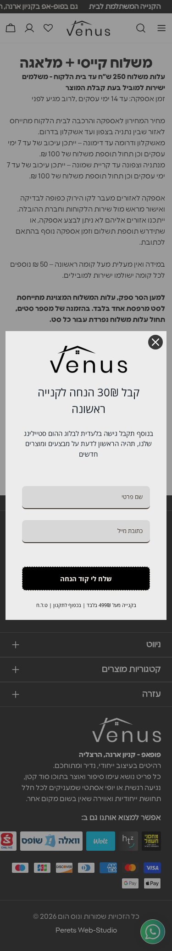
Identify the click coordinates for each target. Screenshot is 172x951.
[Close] (155, 342)
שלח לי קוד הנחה (86, 578)
